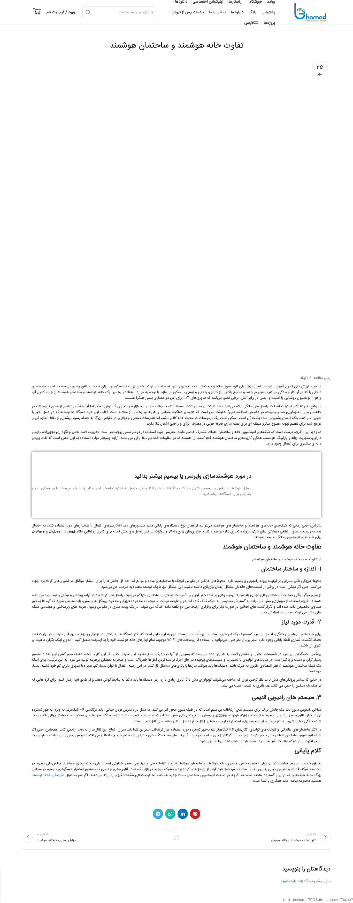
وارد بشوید (289, 881)
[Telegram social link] (158, 814)
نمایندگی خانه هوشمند (48, 775)
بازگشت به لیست (177, 837)
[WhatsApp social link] (170, 814)
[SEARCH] (88, 12)
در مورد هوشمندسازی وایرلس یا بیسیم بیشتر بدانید (192, 476)
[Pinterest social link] (195, 814)
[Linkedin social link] (183, 814)
